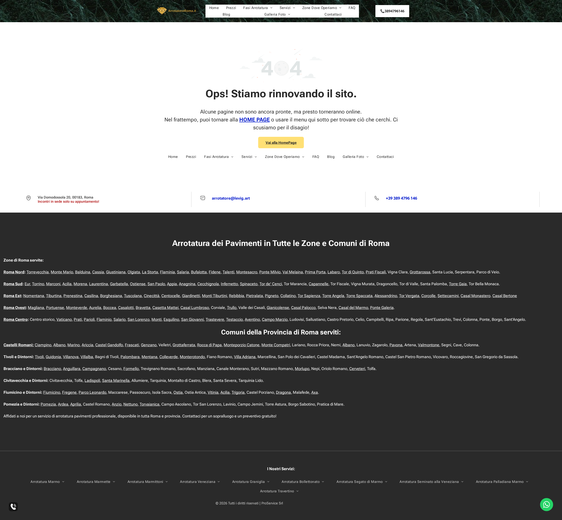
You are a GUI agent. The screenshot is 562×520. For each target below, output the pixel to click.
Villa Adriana (245, 356)
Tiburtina (53, 295)
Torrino (38, 284)
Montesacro (246, 272)
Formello (131, 368)
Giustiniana (116, 272)
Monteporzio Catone (241, 345)
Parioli (89, 319)
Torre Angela (333, 295)
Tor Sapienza (309, 295)
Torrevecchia (38, 272)
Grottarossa (420, 272)
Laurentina (98, 284)
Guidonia (53, 356)
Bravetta (143, 307)
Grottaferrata (184, 345)
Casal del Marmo (353, 307)
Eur (27, 284)
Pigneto (271, 295)
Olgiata (134, 272)
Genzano (149, 345)
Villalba (87, 356)
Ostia (178, 392)
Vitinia (213, 392)
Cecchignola (208, 284)
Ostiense (138, 284)
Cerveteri (357, 368)
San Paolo (156, 284)
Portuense (55, 307)
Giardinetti (191, 295)
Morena (80, 284)
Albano (59, 345)
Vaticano (64, 319)
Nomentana (33, 295)
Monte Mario (62, 272)
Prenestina (72, 295)
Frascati (132, 345)
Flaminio (104, 319)
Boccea (109, 307)
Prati (78, 319)
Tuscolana (133, 295)
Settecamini (448, 295)
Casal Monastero (475, 295)
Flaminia (167, 272)
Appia (172, 284)
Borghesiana (111, 295)
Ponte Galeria (382, 307)
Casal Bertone (504, 295)
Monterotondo (192, 356)
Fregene (69, 392)
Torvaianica (149, 404)
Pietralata (254, 295)
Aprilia (75, 404)
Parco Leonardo (92, 392)
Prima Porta (315, 272)
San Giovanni (192, 319)
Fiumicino (51, 392)
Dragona (283, 392)
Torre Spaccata (359, 295)
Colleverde (168, 356)
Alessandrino (386, 295)
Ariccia (87, 345)
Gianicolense (278, 307)
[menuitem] (214, 8)
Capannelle (318, 284)
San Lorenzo (139, 319)
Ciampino (43, 345)
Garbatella (119, 284)
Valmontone (428, 345)
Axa (314, 392)
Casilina (91, 295)
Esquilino (171, 319)
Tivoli (39, 356)
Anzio (116, 404)
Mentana (149, 356)
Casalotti (126, 307)
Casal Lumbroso (194, 307)
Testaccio (234, 319)
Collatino (288, 295)
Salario (119, 319)
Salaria (183, 272)
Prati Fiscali (376, 272)
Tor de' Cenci (270, 284)
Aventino (252, 319)
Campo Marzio (275, 319)
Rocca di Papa (209, 345)
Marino (73, 345)
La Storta (150, 272)
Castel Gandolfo (109, 345)
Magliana (36, 307)
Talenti (228, 272)
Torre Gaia (458, 284)
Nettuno (130, 404)
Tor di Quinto (353, 272)
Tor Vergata (409, 295)
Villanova (71, 356)
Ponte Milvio (270, 272)
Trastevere (215, 319)
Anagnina (187, 284)
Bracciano (52, 368)
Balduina (82, 272)
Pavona (395, 345)
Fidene (215, 272)
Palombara (130, 356)
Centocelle (170, 295)
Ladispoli (92, 380)
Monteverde (76, 307)
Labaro (334, 272)
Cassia (98, 272)
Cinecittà (151, 295)
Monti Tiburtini (214, 295)
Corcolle (428, 295)
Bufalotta (199, 272)
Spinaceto (249, 284)
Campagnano (94, 368)
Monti (156, 319)
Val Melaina (293, 272)
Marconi (53, 284)
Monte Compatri (275, 345)
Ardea (63, 404)
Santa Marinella (116, 380)
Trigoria (238, 392)
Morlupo (302, 368)
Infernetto (229, 284)
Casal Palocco (303, 307)
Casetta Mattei (165, 307)
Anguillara (71, 368)
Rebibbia (236, 295)
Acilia (67, 284)
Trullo (231, 307)
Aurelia (95, 307)
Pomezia (48, 404)
